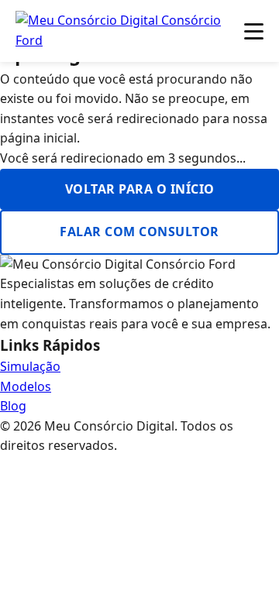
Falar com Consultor (139, 231)
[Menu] (254, 31)
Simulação (30, 366)
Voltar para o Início (140, 188)
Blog (13, 405)
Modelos (25, 386)
